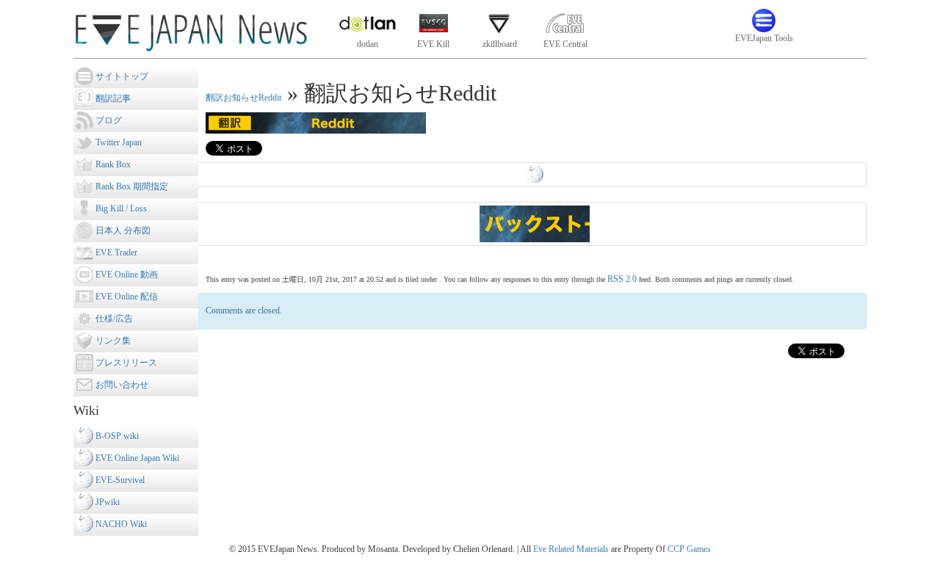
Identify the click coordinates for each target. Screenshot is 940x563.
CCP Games (689, 549)
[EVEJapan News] (190, 28)
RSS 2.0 (622, 279)
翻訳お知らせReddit (243, 97)
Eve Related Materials (571, 549)
